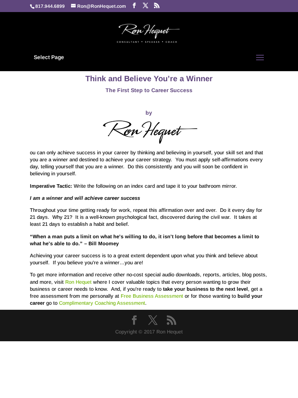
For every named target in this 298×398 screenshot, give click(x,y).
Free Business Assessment (152, 296)
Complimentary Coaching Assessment (102, 303)
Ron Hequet (78, 282)
